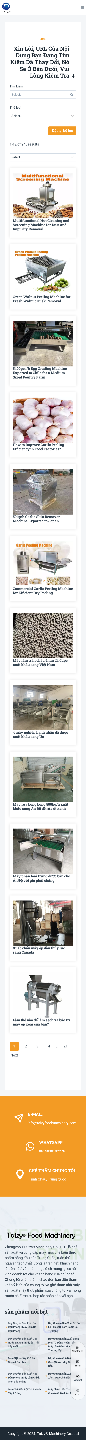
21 (66, 1046)
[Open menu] (82, 7)
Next (14, 1055)
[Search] (71, 94)
